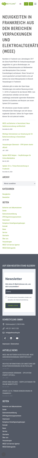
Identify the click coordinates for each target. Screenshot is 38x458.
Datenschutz (15, 344)
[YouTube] (17, 338)
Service (4, 232)
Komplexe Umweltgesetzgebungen (13, 223)
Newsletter (6, 197)
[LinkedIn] (11, 338)
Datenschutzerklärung (9, 214)
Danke (4, 211)
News (4, 229)
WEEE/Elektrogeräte (9, 248)
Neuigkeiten (6, 194)
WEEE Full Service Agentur (11, 245)
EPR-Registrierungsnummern (11, 217)
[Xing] (4, 338)
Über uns (5, 239)
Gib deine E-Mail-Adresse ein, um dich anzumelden (18, 285)
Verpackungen (7, 242)
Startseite (5, 235)
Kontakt (4, 226)
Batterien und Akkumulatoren (12, 208)
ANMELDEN (13, 305)
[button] (35, 4)
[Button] (26, 4)
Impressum (6, 220)
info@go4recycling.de (13, 333)
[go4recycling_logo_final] (8, 4)
